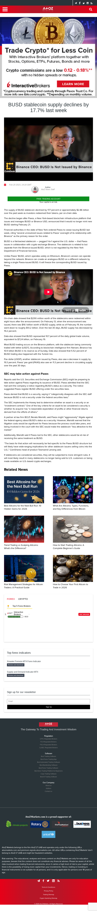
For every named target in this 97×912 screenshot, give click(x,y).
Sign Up (49, 707)
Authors (48, 788)
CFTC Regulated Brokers (48, 739)
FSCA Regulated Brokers (48, 745)
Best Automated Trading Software (48, 762)
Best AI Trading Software (48, 777)
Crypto (23, 599)
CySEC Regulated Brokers (48, 748)
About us (48, 785)
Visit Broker (84, 614)
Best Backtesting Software (48, 765)
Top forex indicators (19, 652)
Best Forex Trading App (49, 759)
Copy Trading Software (48, 774)
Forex (11, 599)
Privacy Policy (48, 891)
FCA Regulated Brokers (48, 742)
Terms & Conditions (48, 887)
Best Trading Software (48, 756)
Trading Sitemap (48, 894)
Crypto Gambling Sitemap (48, 898)
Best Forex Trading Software (48, 768)
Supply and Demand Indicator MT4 (22, 672)
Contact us (48, 791)
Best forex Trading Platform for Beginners (48, 771)
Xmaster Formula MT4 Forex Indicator (24, 661)
